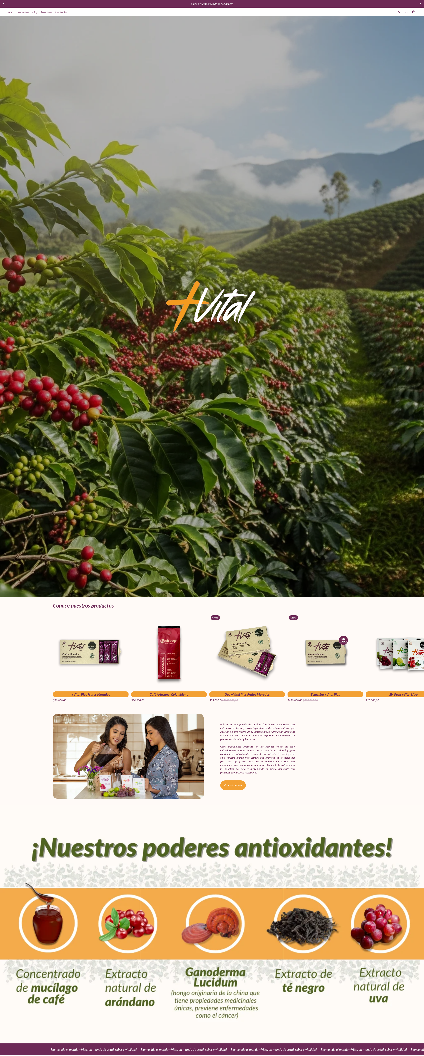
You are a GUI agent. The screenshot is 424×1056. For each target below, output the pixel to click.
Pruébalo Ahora (233, 785)
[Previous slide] (3, 3)
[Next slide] (420, 3)
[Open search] (399, 12)
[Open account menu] (406, 12)
